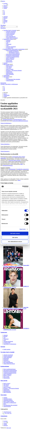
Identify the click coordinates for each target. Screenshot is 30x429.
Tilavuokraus (9, 66)
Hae (4, 22)
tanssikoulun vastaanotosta (23, 169)
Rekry (7, 78)
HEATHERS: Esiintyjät (14, 53)
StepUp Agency (9, 65)
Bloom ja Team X (10, 59)
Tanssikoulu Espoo (7, 398)
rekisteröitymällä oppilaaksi (15, 160)
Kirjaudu (5, 21)
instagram (5, 6)
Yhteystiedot (6, 76)
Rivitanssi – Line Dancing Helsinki (14, 70)
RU (4, 14)
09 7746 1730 (8, 413)
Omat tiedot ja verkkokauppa (9, 344)
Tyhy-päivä (8, 68)
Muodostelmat (9, 61)
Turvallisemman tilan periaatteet (13, 79)
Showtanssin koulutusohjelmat (13, 54)
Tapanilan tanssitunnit (11, 46)
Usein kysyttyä (9, 35)
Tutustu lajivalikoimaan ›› (6, 123)
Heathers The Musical (14, 51)
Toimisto (5, 397)
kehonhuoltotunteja (18, 119)
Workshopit (8, 44)
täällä (21, 164)
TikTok (5, 5)
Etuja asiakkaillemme (10, 36)
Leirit (7, 45)
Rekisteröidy (3, 82)
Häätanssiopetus (9, 73)
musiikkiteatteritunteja (7, 119)
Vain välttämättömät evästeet (15, 241)
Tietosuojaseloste (10, 80)
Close (2, 26)
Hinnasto (5, 17)
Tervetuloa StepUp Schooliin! (9, 30)
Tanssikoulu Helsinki (8, 400)
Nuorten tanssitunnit (10, 32)
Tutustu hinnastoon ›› (5, 151)
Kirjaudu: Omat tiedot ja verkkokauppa (9, 84)
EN (4, 13)
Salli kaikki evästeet (15, 233)
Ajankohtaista (6, 75)
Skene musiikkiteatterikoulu (12, 50)
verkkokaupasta (11, 169)
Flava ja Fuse (9, 60)
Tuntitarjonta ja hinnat (8, 39)
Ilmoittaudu (5, 359)
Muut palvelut (6, 64)
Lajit (4, 19)
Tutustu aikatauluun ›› (5, 144)
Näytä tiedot (23, 229)
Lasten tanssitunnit (10, 34)
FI (3, 10)
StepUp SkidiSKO (10, 58)
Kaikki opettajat (6, 349)
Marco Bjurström (10, 74)
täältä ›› (19, 180)
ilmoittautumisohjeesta (8, 165)
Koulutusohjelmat (5, 366)
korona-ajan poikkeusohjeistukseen (20, 120)
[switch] (26, 215)
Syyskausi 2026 (9, 48)
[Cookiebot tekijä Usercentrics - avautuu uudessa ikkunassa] (22, 186)
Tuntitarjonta (4, 332)
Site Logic (8, 427)
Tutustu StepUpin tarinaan (12, 37)
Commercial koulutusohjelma (12, 56)
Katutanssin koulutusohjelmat (12, 55)
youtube (5, 8)
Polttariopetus (9, 71)
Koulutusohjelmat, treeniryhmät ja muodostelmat (14, 49)
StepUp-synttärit (9, 69)
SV (4, 11)
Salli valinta (15, 237)
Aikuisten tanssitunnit (11, 31)
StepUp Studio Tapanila (8, 401)
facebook (5, 3)
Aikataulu (5, 16)
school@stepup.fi (7, 411)
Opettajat (5, 20)
